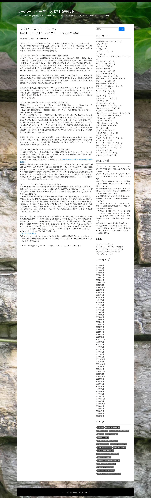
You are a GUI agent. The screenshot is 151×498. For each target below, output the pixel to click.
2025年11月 (100, 285)
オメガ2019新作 (102, 69)
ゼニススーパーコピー (104, 103)
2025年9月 (100, 290)
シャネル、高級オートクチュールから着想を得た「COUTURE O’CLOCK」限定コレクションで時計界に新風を (113, 230)
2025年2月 (100, 307)
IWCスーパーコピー (47, 246)
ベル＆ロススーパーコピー (106, 133)
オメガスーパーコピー (104, 71)
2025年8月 (100, 292)
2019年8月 (100, 409)
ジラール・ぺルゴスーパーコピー (108, 86)
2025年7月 (100, 295)
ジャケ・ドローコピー (104, 81)
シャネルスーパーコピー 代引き (105, 450)
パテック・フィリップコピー (106, 108)
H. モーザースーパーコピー (112, 427)
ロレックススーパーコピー (106, 153)
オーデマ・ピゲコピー (104, 64)
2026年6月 (100, 270)
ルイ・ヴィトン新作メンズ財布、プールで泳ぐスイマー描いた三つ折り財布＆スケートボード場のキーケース (113, 183)
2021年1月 (100, 369)
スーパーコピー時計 (103, 93)
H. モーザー (100, 44)
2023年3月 (100, 334)
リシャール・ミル (102, 140)
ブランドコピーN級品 (28, 234)
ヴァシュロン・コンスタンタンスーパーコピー (113, 56)
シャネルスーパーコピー (105, 83)
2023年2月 (100, 337)
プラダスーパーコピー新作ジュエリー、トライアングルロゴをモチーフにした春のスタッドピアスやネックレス (113, 169)
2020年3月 (100, 394)
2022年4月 (100, 352)
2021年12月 (100, 359)
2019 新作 (100, 427)
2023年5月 (100, 329)
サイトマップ (86, 492)
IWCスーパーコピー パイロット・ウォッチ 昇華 (49, 33)
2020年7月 (100, 384)
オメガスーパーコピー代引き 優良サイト (107, 440)
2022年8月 (100, 342)
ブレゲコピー (101, 128)
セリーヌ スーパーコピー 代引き (108, 252)
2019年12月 (100, 399)
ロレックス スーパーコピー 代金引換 (109, 247)
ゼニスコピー (101, 101)
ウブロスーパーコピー (104, 61)
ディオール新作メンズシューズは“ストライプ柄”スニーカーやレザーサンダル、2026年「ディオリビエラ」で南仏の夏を (113, 191)
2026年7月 (100, 268)
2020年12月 (100, 371)
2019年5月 (100, 416)
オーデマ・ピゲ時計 (103, 66)
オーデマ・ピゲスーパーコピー (119, 444)
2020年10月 (100, 376)
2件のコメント (76, 246)
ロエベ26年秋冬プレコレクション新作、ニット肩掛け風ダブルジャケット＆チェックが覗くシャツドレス (113, 198)
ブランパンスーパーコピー (106, 123)
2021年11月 (100, 362)
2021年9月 (100, 367)
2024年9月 (100, 315)
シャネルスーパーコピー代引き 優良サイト (108, 453)
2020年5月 (100, 389)
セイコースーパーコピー (105, 98)
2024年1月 (100, 322)
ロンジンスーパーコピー (105, 155)
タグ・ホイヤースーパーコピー (107, 106)
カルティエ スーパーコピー (104, 447)
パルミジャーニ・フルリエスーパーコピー (111, 113)
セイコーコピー (102, 96)
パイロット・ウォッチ (62, 246)
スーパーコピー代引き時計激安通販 (46, 12)
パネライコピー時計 (103, 111)
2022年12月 (100, 339)
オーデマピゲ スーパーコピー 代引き (109, 249)
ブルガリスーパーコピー (105, 125)
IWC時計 (31, 246)
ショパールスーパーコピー (104, 457)
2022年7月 (100, 344)
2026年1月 (100, 280)
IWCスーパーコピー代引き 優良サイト (119, 430)
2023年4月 (100, 332)
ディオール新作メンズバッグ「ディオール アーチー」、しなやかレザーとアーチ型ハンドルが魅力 (113, 176)
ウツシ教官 (100, 434)
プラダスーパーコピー (104, 118)
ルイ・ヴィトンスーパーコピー (107, 145)
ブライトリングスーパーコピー (107, 115)
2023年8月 (100, 324)
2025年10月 (100, 287)
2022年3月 (100, 354)
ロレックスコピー (102, 150)
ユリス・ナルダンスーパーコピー (108, 138)
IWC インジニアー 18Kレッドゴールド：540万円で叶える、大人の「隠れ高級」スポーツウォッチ (113, 218)
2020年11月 (100, 374)
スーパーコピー (102, 88)
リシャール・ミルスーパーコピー (108, 143)
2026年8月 (100, 265)
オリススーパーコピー (104, 73)
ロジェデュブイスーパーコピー (107, 148)
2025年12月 (100, 282)
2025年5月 (100, 300)
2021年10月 (100, 364)
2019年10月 (100, 404)
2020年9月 (100, 379)
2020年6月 (100, 386)
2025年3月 (100, 305)
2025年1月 (100, 310)
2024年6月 (100, 317)
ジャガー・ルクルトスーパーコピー (109, 78)
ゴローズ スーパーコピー (105, 254)
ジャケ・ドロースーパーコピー (105, 467)
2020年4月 (100, 391)
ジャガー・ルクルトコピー (106, 76)
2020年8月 (100, 381)
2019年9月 (100, 406)
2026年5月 (100, 273)
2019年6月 (100, 413)
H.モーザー (100, 46)
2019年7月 (100, 411)
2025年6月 (100, 297)
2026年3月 (100, 278)
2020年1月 (100, 396)
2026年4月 (100, 275)
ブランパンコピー (102, 120)
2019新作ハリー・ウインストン (107, 41)
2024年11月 (100, 312)
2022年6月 (100, 347)
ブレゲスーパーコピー (104, 130)
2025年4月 (100, 302)
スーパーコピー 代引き (104, 91)
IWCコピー (100, 49)
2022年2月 (100, 357)
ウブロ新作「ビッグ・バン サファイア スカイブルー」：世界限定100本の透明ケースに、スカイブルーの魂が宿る (113, 206)
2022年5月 (100, 349)
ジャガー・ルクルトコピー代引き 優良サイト (108, 460)
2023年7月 (100, 327)
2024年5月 (100, 320)
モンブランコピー (102, 135)
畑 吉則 (45, 38)
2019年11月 (100, 401)
